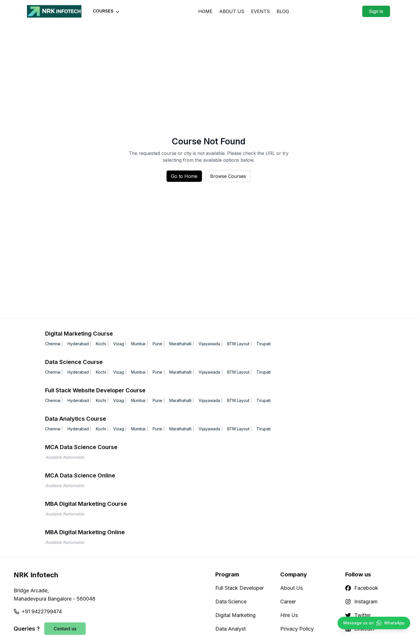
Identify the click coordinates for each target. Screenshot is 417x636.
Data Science (231, 602)
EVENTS (260, 11)
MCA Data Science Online (80, 475)
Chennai (52, 343)
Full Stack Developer (239, 588)
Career (288, 602)
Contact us (65, 628)
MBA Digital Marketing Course (86, 503)
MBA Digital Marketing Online (85, 532)
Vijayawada (209, 343)
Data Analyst (230, 629)
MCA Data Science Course (81, 447)
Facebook (366, 588)
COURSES (103, 11)
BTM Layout (238, 343)
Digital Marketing (235, 615)
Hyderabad (78, 343)
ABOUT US (231, 11)
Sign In (376, 11)
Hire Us (289, 615)
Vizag (118, 343)
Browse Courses (228, 176)
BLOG (283, 11)
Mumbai (138, 343)
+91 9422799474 (42, 611)
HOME (205, 11)
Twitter (362, 615)
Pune (157, 343)
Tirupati (263, 343)
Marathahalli (180, 343)
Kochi (101, 343)
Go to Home (184, 176)
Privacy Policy (297, 629)
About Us (291, 588)
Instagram (366, 602)
